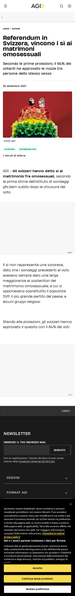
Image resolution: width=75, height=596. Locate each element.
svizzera (9, 149)
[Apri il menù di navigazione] (5, 6)
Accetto (37, 568)
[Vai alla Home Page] (38, 6)
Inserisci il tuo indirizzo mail (25, 442)
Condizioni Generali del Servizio (37, 461)
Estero (16, 28)
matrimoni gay (27, 149)
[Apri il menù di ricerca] (61, 6)
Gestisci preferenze (37, 589)
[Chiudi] (71, 504)
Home (6, 28)
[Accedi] (69, 6)
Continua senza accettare (37, 578)
